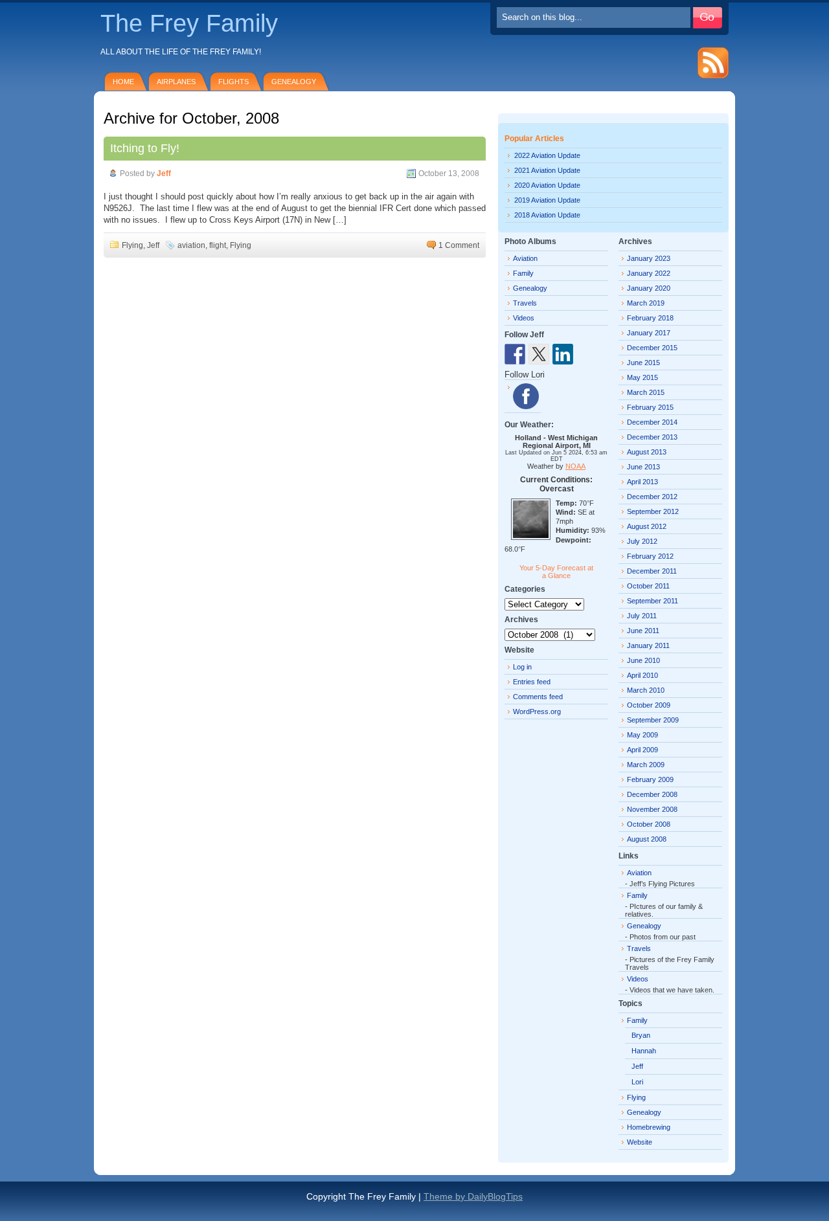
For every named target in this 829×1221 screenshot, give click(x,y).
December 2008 (652, 794)
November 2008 (652, 809)
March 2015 (645, 392)
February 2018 (650, 318)
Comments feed (538, 696)
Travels (525, 303)
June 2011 (643, 630)
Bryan (640, 1035)
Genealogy (293, 81)
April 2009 (642, 750)
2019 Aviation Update (547, 200)
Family (523, 273)
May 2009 (642, 735)
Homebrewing (648, 1127)
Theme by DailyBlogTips (473, 1196)
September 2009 (653, 720)
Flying (132, 245)
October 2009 (648, 705)
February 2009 (650, 779)
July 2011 (642, 616)
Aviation (525, 258)
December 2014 (652, 422)
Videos (523, 318)
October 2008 (648, 824)
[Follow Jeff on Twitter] (538, 354)
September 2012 (653, 511)
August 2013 (646, 452)
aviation (191, 245)
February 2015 (650, 407)
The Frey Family (189, 23)
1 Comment (458, 245)
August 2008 (646, 839)
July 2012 (642, 541)
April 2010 (642, 675)
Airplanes (176, 81)
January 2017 (648, 333)
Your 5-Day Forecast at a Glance (556, 571)
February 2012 (650, 556)
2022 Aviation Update (547, 155)
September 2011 (652, 601)
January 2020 (648, 288)
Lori (637, 1082)
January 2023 (648, 258)
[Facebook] (526, 396)
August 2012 (646, 526)
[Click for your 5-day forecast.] (528, 537)
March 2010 (645, 690)
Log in (522, 667)
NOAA (575, 466)
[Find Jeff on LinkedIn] (562, 354)
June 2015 (643, 362)
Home (123, 81)
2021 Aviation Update (547, 170)
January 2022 (648, 273)
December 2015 (652, 348)
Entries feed (532, 682)
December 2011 (652, 571)
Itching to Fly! (144, 148)
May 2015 (642, 377)
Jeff (164, 173)
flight (217, 245)
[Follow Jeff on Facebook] (515, 354)
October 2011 (648, 586)
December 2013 (652, 437)
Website (639, 1142)
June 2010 (643, 660)
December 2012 (652, 496)
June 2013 (643, 467)
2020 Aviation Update (547, 185)
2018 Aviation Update (547, 215)
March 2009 (645, 764)
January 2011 (648, 645)
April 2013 (642, 482)
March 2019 (645, 303)
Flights (233, 81)
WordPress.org (537, 711)
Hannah (643, 1051)
